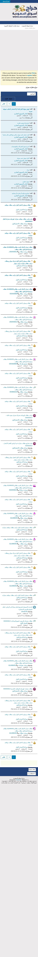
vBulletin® (18, 779)
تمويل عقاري (26, 181)
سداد (28, 170)
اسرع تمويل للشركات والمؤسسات (20, 146)
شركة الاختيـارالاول (21, 529)
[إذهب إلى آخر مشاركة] (18, 118)
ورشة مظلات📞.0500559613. (18, 322)
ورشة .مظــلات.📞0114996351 (17, 665)
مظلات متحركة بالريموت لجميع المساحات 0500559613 (18, 621)
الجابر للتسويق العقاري (20, 113)
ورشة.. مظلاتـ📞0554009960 (18, 293)
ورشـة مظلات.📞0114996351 (18, 733)
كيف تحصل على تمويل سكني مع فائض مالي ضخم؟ (16, 135)
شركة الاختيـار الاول (21, 209)
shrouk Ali (24, 611)
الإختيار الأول (23, 623)
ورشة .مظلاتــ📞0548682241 (18, 392)
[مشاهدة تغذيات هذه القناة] (20, 87)
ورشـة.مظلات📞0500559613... (17, 251)
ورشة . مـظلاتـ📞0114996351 (18, 586)
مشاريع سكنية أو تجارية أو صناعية (20, 193)
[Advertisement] (19, 50)
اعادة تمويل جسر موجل (23, 158)
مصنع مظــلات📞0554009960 (18, 364)
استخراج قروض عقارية (23, 123)
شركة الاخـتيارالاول (21, 265)
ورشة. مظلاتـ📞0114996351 (18, 518)
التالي (3, 104)
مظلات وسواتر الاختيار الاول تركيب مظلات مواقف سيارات (17, 527)
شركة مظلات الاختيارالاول (19, 223)
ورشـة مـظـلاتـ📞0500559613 (18, 490)
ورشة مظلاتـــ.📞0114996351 (18, 544)
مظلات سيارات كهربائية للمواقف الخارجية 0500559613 (17, 689)
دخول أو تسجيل (6, 1)
